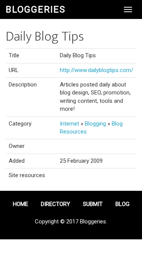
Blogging (95, 123)
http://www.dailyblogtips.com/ (96, 70)
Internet (69, 123)
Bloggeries (36, 9)
